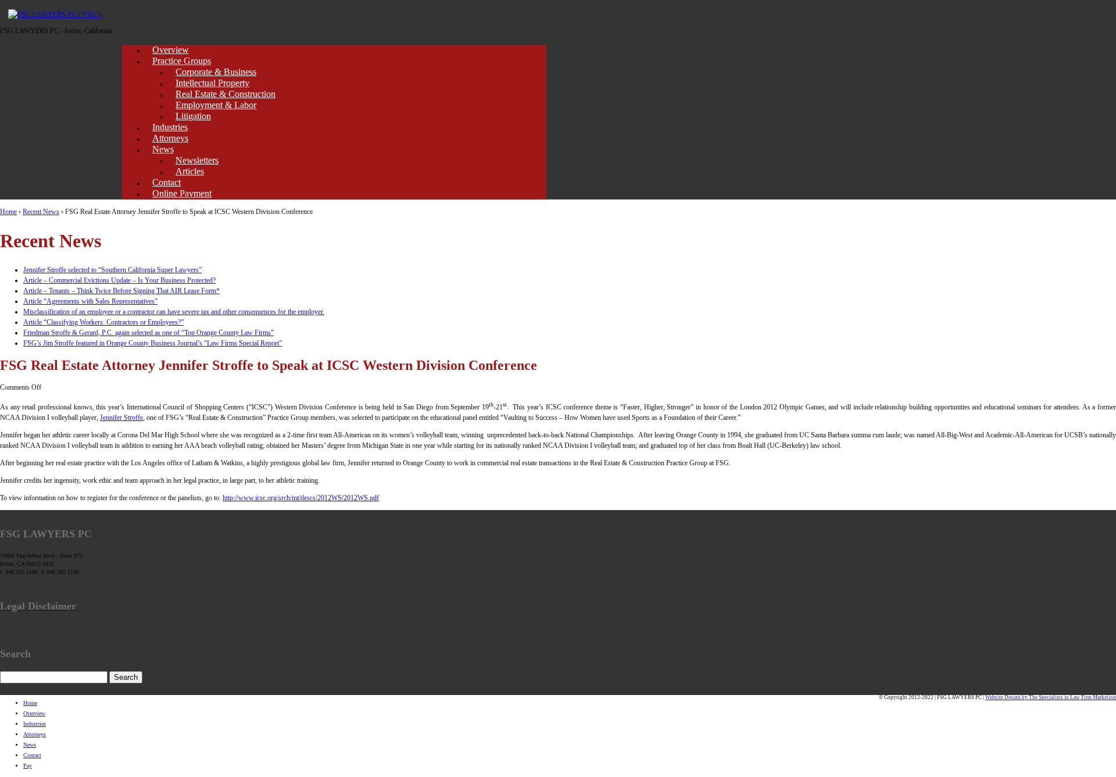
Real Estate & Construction (226, 94)
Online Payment (182, 193)
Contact (166, 182)
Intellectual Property (212, 83)
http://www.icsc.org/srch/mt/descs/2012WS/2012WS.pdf (301, 498)
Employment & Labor (216, 105)
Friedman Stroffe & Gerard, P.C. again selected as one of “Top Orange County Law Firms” (148, 333)
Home (8, 212)
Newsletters (197, 160)
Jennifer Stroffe (121, 418)
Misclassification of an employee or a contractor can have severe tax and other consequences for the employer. (173, 312)
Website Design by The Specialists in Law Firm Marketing (1050, 697)
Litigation (193, 116)
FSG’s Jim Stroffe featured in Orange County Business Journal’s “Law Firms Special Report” (152, 343)
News (163, 149)
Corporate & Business (216, 72)
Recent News (41, 212)
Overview (170, 50)
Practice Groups (181, 61)
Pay (27, 765)
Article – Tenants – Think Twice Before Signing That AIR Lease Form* (121, 291)
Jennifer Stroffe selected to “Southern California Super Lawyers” (112, 270)
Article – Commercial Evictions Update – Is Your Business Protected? (119, 280)
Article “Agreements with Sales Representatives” (90, 301)
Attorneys (170, 138)
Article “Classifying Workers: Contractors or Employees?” (103, 322)
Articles (190, 171)
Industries (170, 127)
